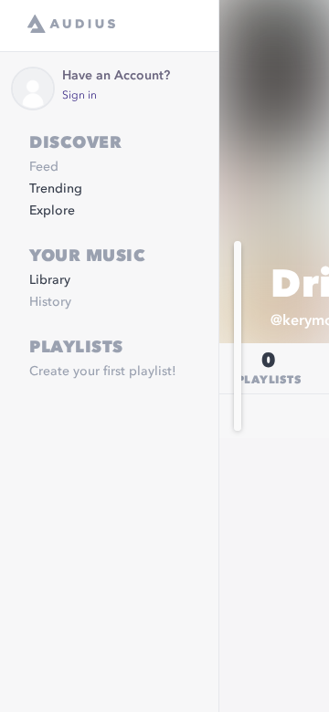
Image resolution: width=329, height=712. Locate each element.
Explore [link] (52, 210)
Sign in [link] (79, 95)
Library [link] (49, 280)
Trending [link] (55, 189)
